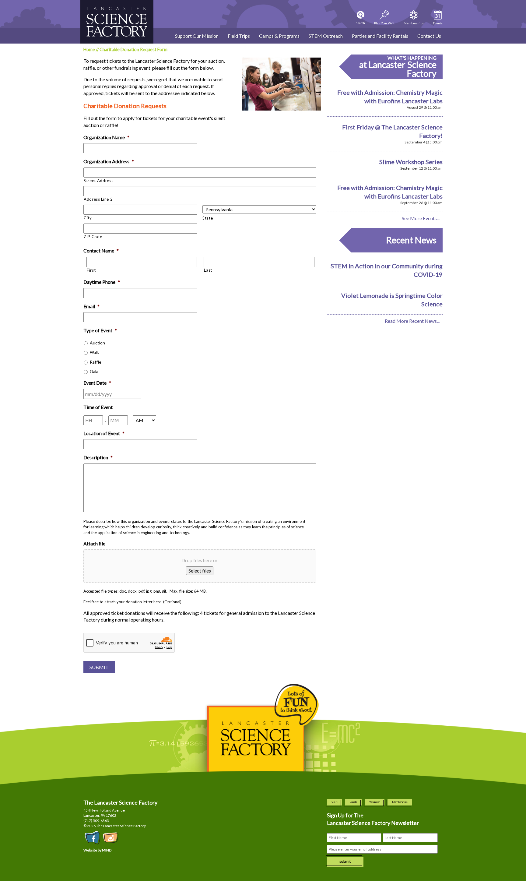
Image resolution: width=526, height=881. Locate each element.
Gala (94, 371)
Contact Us (429, 36)
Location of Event (103, 433)
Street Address (98, 180)
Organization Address (108, 161)
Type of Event (100, 330)
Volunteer (374, 801)
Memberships (400, 801)
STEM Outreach (326, 36)
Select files (199, 570)
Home (89, 49)
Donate (353, 801)
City (88, 217)
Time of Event (98, 407)
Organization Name (106, 137)
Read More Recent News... (412, 321)
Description (98, 457)
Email (91, 306)
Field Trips (239, 36)
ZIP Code (93, 236)
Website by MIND (97, 850)
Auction (97, 342)
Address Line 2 (98, 199)
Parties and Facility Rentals (380, 36)
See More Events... (421, 218)
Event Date (97, 383)
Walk (94, 352)
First (91, 270)
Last (208, 270)
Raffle (95, 362)
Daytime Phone (101, 282)
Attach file (94, 543)
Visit (334, 801)
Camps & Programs (279, 36)
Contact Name (101, 250)
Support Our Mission (197, 36)
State (207, 218)
